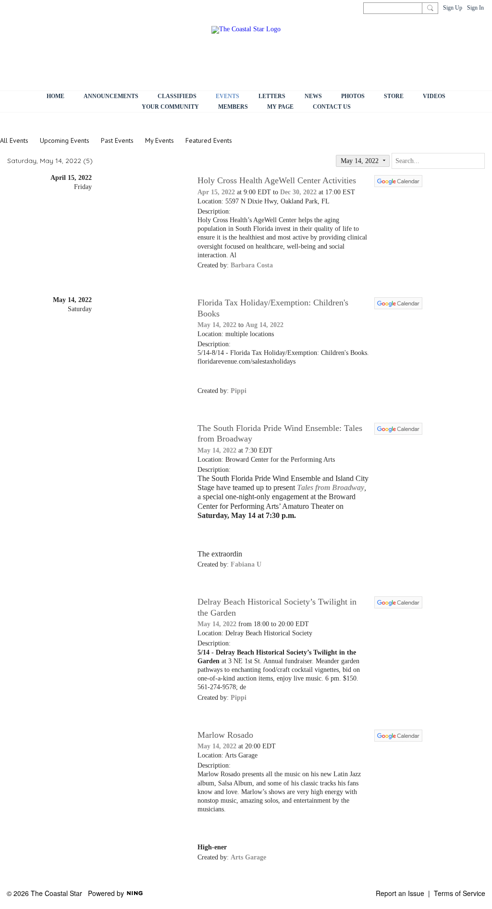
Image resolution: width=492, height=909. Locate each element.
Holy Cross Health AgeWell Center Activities (276, 180)
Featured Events (208, 140)
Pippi (238, 390)
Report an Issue (400, 893)
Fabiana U (246, 564)
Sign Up (452, 7)
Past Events (117, 140)
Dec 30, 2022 (298, 192)
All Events (14, 140)
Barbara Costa (252, 265)
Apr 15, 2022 (216, 192)
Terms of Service (459, 893)
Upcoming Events (64, 140)
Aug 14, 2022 (264, 324)
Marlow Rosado (225, 735)
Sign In (475, 7)
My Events (159, 140)
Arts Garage (248, 857)
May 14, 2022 (216, 324)
